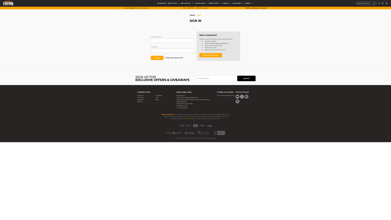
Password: (154, 47)
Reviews (139, 101)
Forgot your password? (174, 58)
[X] (242, 96)
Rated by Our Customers (136, 8)
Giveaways (158, 95)
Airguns (226, 3)
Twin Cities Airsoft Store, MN (226, 95)
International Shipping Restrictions (187, 97)
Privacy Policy (197, 138)
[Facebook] (246, 96)
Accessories (237, 3)
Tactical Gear (200, 3)
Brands (248, 3)
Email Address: (156, 37)
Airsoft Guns (172, 3)
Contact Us (140, 97)
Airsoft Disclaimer (188, 118)
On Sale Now (161, 3)
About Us (140, 95)
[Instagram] (237, 101)
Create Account (211, 55)
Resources (140, 99)
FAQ (156, 97)
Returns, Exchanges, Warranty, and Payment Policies (193, 99)
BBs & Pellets (186, 3)
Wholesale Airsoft (182, 105)
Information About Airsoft (185, 103)
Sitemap (188, 138)
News (157, 99)
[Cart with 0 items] (386, 3)
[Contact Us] (382, 3)
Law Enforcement (182, 107)
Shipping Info (181, 95)
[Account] (378, 3)
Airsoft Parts (214, 3)
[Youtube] (237, 96)
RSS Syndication (182, 101)
